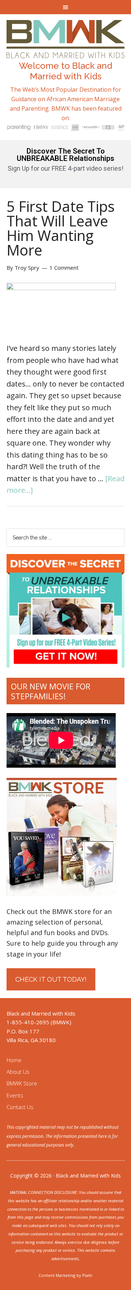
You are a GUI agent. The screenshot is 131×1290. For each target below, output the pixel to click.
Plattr (87, 1275)
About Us (18, 1071)
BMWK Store (22, 1083)
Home (14, 1060)
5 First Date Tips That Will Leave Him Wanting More (61, 228)
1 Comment (64, 267)
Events (15, 1095)
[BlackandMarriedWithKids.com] (65, 51)
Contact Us (20, 1107)
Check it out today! (51, 979)
